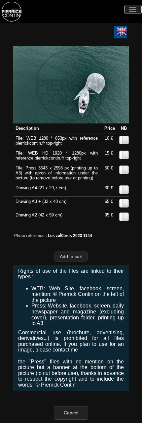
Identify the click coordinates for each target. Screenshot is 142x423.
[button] (71, 256)
